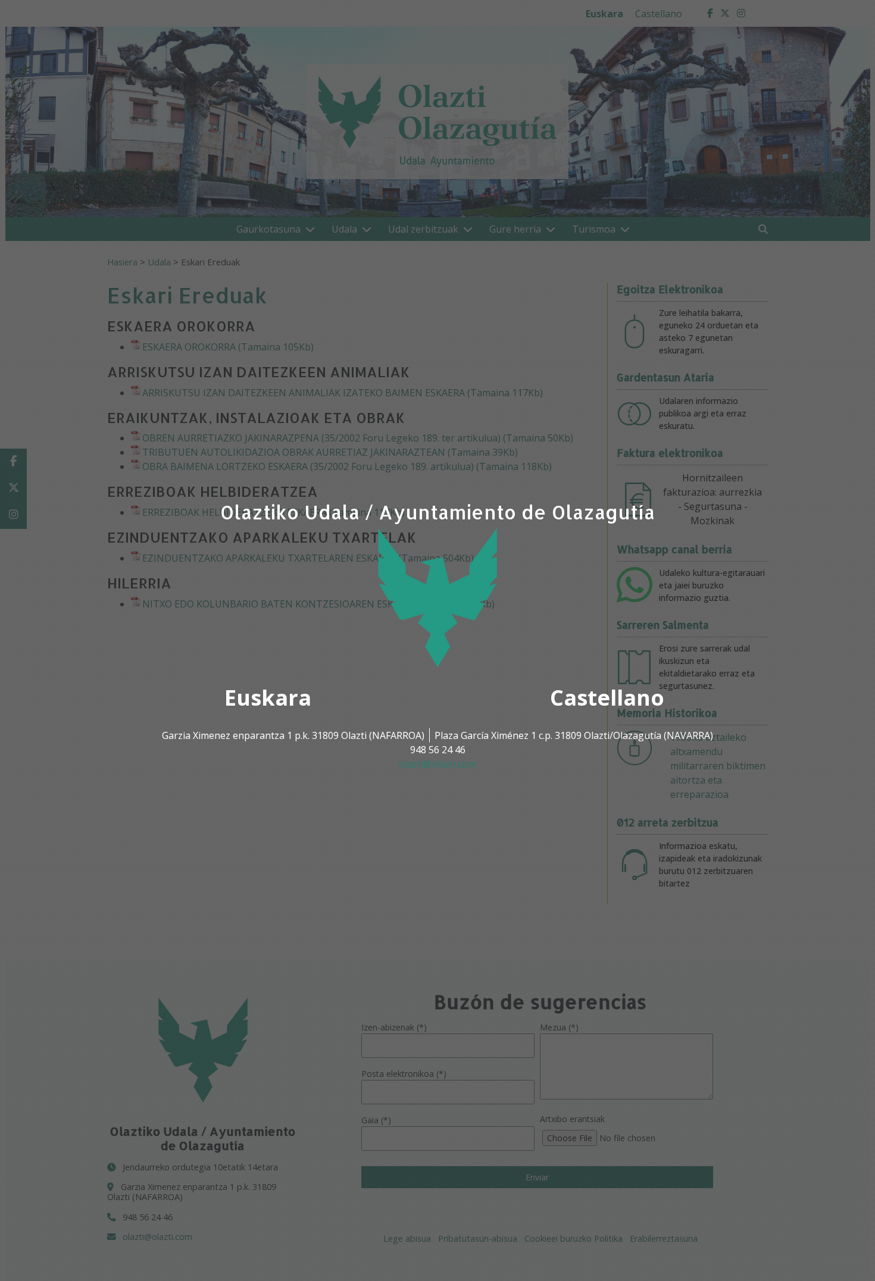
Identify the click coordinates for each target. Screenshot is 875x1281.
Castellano (607, 697)
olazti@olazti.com (437, 764)
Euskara (267, 697)
